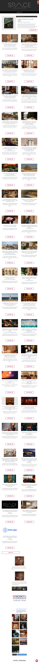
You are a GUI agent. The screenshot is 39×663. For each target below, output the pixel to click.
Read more (32, 30)
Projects (35, 47)
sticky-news (28, 22)
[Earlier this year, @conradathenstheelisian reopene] (15, 641)
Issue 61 (22, 22)
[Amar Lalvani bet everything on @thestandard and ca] (23, 617)
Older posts (10, 552)
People (32, 201)
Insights (28, 175)
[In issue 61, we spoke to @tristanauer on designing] (23, 625)
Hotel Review (26, 47)
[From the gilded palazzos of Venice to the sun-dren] (23, 633)
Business (10, 305)
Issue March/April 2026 (28, 358)
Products (14, 46)
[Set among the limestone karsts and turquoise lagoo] (15, 649)
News (25, 22)
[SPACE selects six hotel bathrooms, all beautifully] (15, 625)
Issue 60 (8, 175)
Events (8, 279)
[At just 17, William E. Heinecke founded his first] (23, 641)
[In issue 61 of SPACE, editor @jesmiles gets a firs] (15, 617)
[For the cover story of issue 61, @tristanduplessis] (15, 633)
